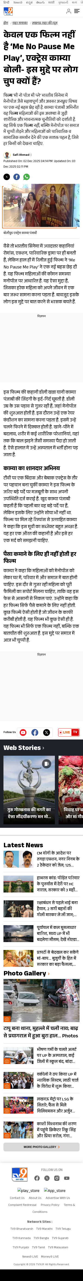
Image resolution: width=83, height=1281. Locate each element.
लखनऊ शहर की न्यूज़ (44, 23)
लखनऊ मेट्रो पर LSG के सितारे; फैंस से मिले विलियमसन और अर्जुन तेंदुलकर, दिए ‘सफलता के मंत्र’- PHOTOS (57, 1105)
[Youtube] (23, 732)
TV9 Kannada (21, 1238)
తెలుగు (40, 2)
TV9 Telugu (63, 1229)
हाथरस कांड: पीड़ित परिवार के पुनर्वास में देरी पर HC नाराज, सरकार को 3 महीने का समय (58, 884)
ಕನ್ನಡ (29, 2)
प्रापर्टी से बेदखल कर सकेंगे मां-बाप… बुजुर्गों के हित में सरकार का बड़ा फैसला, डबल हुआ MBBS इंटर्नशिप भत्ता (58, 959)
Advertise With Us (58, 1198)
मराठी (51, 2)
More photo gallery (40, 1147)
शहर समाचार (20, 23)
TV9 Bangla (41, 1238)
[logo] (8, 11)
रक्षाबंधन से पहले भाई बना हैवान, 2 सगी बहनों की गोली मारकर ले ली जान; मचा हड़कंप (57, 909)
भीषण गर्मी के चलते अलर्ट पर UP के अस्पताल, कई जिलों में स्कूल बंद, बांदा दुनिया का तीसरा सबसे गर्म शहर (57, 1056)
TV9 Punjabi (21, 1248)
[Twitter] (6, 177)
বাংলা (74, 2)
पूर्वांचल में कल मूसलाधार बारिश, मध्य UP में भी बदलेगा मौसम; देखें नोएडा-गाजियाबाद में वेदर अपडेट (57, 934)
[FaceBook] (37, 1178)
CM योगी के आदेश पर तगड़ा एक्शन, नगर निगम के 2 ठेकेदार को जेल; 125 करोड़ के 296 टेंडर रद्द (58, 859)
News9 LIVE (30, 1257)
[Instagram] (56, 1178)
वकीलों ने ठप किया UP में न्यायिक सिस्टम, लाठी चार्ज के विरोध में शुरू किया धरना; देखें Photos (57, 1081)
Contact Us (17, 1198)
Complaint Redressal (22, 1205)
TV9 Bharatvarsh (21, 1229)
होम (5, 23)
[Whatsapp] (26, 177)
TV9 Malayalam (58, 1248)
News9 (18, 2)
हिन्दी (6, 2)
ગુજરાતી (63, 2)
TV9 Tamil (38, 1248)
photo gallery (24, 974)
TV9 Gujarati (60, 1238)
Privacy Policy (50, 1205)
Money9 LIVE (50, 1257)
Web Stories (22, 749)
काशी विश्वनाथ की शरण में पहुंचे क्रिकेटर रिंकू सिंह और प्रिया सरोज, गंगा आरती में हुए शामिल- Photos (56, 1130)
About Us (35, 1198)
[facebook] (16, 177)
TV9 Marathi (44, 1229)
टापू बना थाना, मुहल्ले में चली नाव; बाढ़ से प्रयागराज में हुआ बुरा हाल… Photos (40, 1033)
